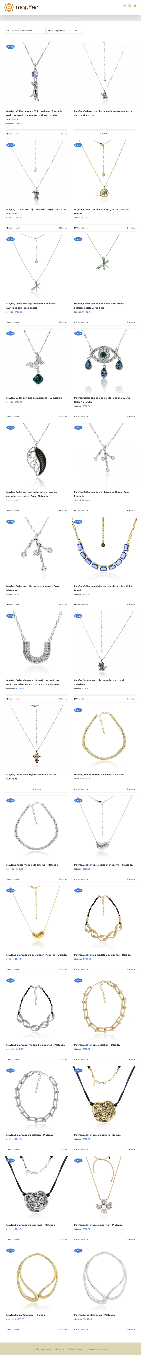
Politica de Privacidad (76, 1349)
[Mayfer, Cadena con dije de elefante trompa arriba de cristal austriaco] (104, 74)
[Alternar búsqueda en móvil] (129, 5)
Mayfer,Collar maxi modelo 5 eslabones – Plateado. (35, 1045)
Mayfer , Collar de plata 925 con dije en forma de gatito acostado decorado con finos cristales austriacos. (34, 115)
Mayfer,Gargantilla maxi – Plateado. (94, 1315)
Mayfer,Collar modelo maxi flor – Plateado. (98, 1225)
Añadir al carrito (14, 134)
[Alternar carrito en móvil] (124, 5)
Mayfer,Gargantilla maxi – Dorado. (25, 1315)
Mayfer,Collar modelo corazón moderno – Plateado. (103, 865)
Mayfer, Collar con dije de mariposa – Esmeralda (34, 398)
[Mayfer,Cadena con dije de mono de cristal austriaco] (36, 737)
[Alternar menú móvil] (135, 5)
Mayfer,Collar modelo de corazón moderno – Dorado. (36, 955)
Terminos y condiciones (97, 1349)
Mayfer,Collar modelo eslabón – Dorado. (97, 1045)
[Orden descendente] (43, 31)
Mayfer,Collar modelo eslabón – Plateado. (30, 1135)
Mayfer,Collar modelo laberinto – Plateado (30, 1225)
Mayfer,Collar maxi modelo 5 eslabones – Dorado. (102, 955)
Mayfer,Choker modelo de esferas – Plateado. (32, 865)
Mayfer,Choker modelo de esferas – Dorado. (99, 774)
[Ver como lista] (81, 30)
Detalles (64, 134)
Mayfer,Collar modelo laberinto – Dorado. (97, 1135)
